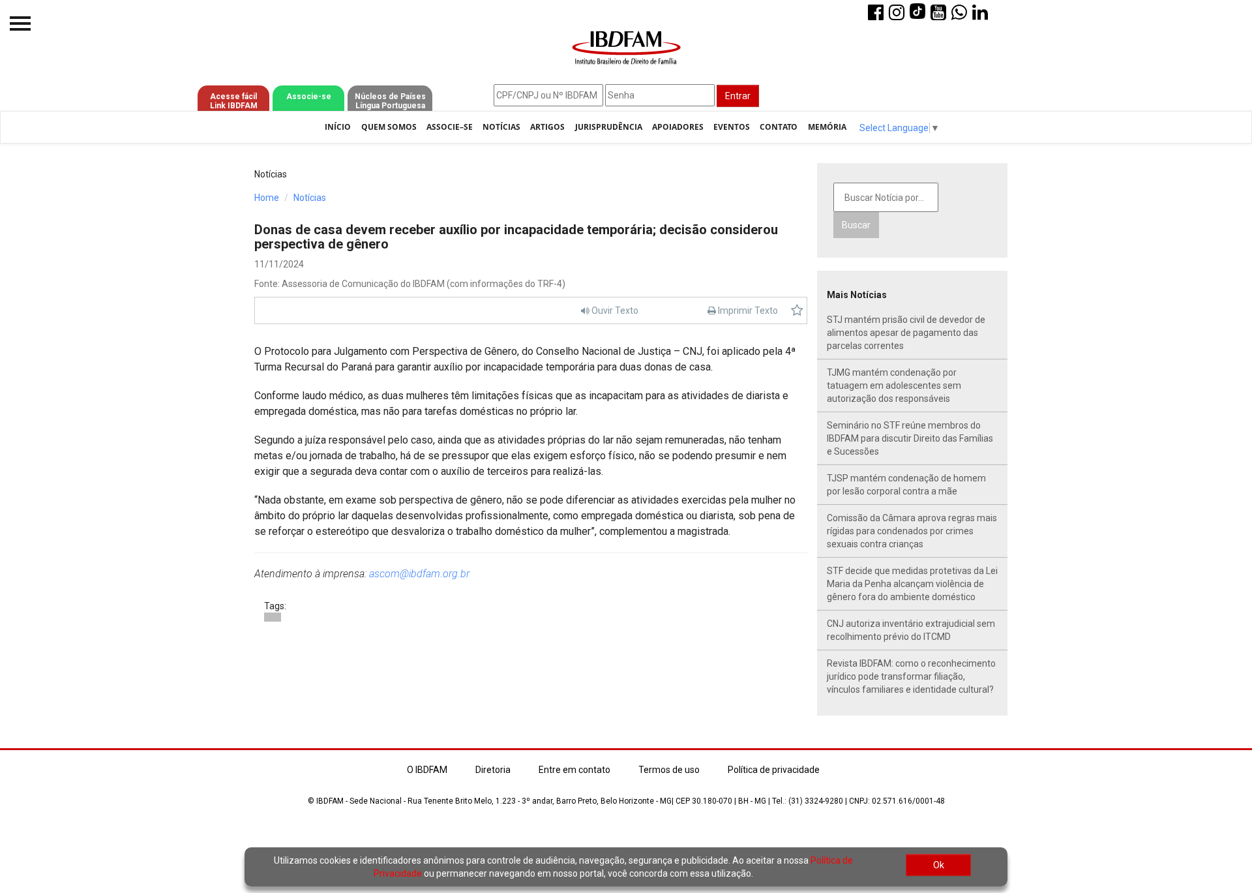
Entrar (738, 96)
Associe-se (308, 96)
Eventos (731, 126)
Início (338, 126)
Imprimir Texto (747, 310)
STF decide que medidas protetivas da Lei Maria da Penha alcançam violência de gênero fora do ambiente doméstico (912, 584)
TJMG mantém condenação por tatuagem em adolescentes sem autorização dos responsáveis (894, 385)
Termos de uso (669, 769)
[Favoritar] (797, 310)
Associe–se (449, 126)
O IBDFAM (427, 769)
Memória (827, 126)
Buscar (856, 225)
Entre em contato (574, 769)
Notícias (501, 126)
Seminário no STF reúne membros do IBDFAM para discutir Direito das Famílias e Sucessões (910, 438)
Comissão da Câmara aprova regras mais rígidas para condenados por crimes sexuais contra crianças (912, 531)
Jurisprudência (608, 126)
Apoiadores (678, 126)
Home (266, 197)
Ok (938, 865)
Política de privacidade (774, 769)
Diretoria (493, 769)
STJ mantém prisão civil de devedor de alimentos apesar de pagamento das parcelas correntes (906, 332)
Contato (778, 126)
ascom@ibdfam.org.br (419, 574)
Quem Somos (389, 126)
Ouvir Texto (613, 310)
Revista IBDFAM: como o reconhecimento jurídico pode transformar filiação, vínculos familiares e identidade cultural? (911, 676)
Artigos (547, 126)
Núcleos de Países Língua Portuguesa (390, 101)
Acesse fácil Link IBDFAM (234, 101)
